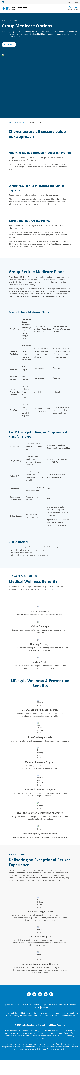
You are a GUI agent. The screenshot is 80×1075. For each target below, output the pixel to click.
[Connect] (40, 994)
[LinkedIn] (51, 994)
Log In (75, 2)
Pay (68, 2)
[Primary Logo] (14, 8)
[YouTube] (46, 994)
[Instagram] (34, 994)
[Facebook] (29, 994)
